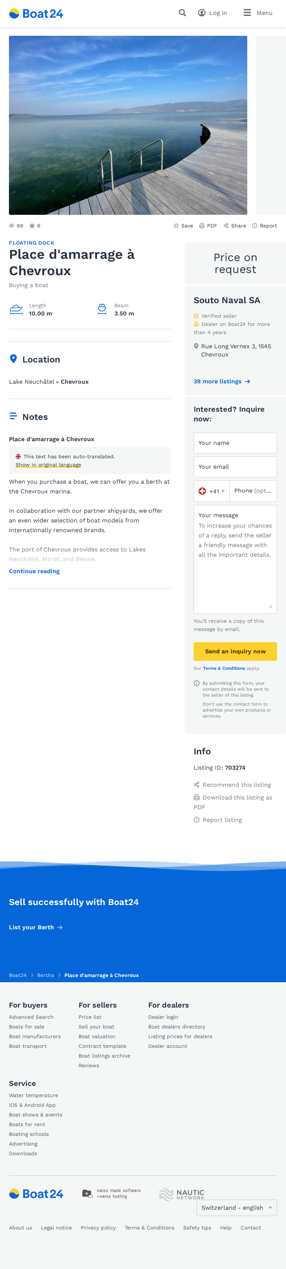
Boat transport (28, 1046)
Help (226, 1228)
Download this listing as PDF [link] (233, 802)
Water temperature (33, 1095)
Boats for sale (26, 1027)
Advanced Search (31, 1017)
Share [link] (238, 226)
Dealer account (167, 1046)
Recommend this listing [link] (237, 784)
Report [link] (268, 226)
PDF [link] (212, 226)
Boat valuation (97, 1036)
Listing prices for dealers (180, 1036)
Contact (251, 1228)
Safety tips (197, 1228)
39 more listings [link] (218, 381)
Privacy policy (98, 1228)
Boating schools (29, 1134)
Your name (213, 442)
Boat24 (18, 975)
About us (20, 1228)
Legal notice (56, 1228)
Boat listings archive (104, 1056)
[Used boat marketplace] (36, 13)
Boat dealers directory (176, 1027)
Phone (253, 490)
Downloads (23, 1153)
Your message (218, 515)
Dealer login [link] (163, 1017)
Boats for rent (27, 1124)
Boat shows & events (35, 1115)
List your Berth (31, 927)
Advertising (23, 1144)
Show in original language (48, 465)
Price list (90, 1017)
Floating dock (31, 243)
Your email (213, 466)
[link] (112, 1194)
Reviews (89, 1065)
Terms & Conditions (224, 668)
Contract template (102, 1046)
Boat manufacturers (35, 1036)
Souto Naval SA (227, 300)
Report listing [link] (222, 819)
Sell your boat (96, 1027)
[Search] (184, 12)
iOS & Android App (32, 1105)
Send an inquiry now (235, 651)
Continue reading (34, 571)
